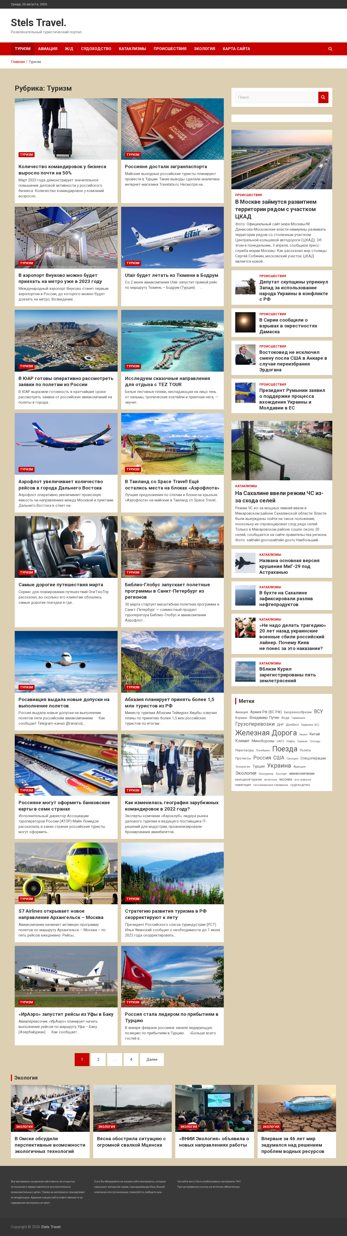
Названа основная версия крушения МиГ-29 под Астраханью (289, 566)
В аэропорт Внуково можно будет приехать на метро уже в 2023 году (60, 278)
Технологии (242, 766)
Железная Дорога (266, 732)
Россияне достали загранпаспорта (166, 166)
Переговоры (244, 750)
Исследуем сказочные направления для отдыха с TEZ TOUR (167, 381)
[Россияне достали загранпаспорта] (172, 129)
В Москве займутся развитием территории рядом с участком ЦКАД (276, 209)
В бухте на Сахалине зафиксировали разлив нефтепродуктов (286, 598)
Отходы (315, 741)
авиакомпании (301, 773)
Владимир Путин (264, 717)
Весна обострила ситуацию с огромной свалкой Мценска (131, 1142)
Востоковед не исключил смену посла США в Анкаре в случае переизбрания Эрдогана (293, 360)
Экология (204, 48)
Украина (279, 765)
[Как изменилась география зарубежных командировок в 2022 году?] (172, 765)
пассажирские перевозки (270, 785)
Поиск (323, 97)
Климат (242, 740)
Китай (314, 734)
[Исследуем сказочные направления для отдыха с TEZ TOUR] (172, 341)
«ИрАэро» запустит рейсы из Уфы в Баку (66, 1014)
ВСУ (318, 712)
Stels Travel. (39, 23)
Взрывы (241, 718)
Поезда (284, 748)
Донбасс (292, 724)
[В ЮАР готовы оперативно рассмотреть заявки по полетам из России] (66, 341)
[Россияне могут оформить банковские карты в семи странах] (66, 765)
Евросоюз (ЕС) (310, 724)
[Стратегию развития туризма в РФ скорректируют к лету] (172, 874)
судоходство (300, 785)
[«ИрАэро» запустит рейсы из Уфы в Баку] (66, 977)
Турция (259, 766)
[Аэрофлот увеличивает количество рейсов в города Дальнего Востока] (66, 444)
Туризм (22, 48)
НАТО (280, 741)
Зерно (303, 734)
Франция (299, 766)
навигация (243, 785)
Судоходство (96, 48)
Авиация (47, 48)
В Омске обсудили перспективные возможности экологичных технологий (50, 1145)
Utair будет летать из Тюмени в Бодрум (171, 275)
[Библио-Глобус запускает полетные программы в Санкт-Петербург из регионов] (172, 547)
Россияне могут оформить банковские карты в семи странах (64, 806)
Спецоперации (313, 758)
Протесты (243, 758)
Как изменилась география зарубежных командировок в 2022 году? (172, 806)
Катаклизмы (132, 48)
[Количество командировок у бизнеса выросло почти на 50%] (66, 129)
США (278, 758)
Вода (285, 718)
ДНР (280, 724)
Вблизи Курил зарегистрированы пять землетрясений (287, 675)
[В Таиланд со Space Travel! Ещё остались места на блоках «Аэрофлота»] (172, 444)
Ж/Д (69, 48)
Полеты (305, 750)
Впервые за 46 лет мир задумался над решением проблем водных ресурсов (292, 1145)
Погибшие (263, 750)
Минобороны (263, 741)
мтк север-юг (302, 779)
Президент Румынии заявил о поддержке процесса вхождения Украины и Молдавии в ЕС (292, 398)
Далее (151, 1059)
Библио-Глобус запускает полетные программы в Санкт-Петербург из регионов (167, 591)
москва (285, 779)
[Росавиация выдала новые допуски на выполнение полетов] (66, 662)
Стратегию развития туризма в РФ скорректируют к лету (166, 914)
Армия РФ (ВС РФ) (266, 712)
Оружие (302, 741)
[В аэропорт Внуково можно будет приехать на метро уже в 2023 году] (66, 237)
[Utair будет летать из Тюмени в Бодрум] (172, 237)
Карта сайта (236, 48)
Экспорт (281, 773)
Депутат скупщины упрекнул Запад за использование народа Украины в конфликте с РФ (293, 290)
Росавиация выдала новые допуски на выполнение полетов (64, 702)
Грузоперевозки (255, 724)
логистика (270, 779)
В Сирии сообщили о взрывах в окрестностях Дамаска (288, 326)
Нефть (291, 741)
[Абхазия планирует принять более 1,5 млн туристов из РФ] (172, 662)
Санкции (292, 758)
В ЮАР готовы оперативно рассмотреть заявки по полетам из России (66, 381)
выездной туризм (248, 779)
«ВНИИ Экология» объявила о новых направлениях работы (214, 1142)
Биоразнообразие (298, 712)
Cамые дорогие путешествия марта (61, 585)
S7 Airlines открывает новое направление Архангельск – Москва (61, 914)
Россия (262, 758)
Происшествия (170, 48)
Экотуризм (266, 773)
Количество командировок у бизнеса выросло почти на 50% (62, 170)
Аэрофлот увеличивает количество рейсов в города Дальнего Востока (61, 485)
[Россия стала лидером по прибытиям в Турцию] (172, 977)
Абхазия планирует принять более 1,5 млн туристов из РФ (169, 702)
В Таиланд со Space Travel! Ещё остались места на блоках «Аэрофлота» (172, 485)
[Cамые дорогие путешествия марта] (66, 547)
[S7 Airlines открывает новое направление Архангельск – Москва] (66, 874)
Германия (298, 718)
